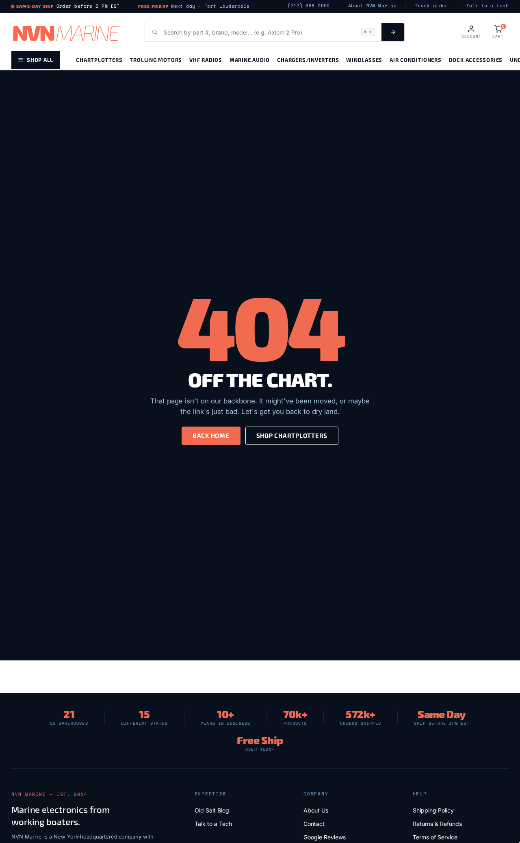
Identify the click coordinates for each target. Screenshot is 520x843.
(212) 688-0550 (309, 6)
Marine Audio (250, 60)
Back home (211, 435)
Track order (431, 6)
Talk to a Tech (213, 823)
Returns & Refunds (437, 823)
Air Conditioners (415, 60)
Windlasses (364, 60)
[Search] (392, 32)
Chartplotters (99, 60)
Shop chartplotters (292, 435)
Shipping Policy (433, 810)
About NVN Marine (372, 6)
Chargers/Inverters (308, 60)
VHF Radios (205, 60)
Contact (314, 823)
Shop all (40, 60)
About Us (315, 810)
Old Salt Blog (212, 810)
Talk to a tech (487, 6)
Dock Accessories (476, 60)
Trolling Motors (156, 60)
